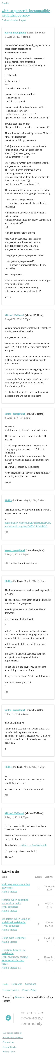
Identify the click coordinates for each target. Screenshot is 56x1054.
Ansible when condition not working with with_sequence (15, 903)
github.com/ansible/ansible (34, 845)
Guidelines (30, 984)
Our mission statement (12, 1033)
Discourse (20, 997)
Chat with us (8, 1042)
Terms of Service (10, 990)
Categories (17, 984)
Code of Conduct (9, 1047)
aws (19, 968)
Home (5, 984)
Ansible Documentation (12, 1037)
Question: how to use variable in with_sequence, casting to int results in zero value (15, 956)
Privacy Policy (29, 990)
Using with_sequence (14, 937)
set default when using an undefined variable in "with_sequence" (16, 922)
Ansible (5, 3)
